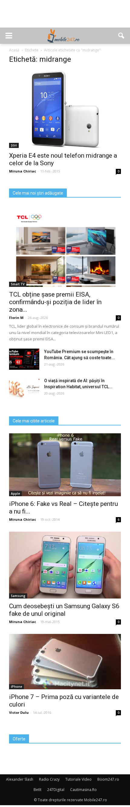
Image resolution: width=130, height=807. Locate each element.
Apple (15, 493)
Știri (14, 145)
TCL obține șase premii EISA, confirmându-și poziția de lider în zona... (55, 302)
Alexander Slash (19, 779)
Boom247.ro (108, 779)
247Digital (55, 789)
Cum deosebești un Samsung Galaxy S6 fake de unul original (64, 609)
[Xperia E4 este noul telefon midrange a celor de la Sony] (65, 109)
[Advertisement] (65, 17)
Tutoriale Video (78, 779)
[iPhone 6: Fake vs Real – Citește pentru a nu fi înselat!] (65, 464)
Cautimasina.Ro (83, 789)
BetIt (37, 789)
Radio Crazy (49, 779)
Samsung (18, 596)
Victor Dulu (19, 712)
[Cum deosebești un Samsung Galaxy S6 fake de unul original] (65, 565)
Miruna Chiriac (22, 171)
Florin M (16, 317)
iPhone (16, 686)
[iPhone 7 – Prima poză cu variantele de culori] (65, 661)
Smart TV (17, 284)
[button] (121, 36)
